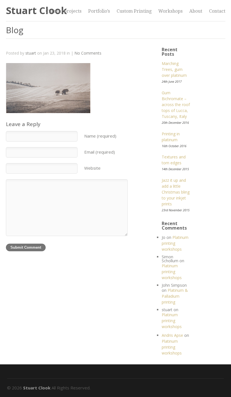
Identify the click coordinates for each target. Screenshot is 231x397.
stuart (30, 53)
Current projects (63, 11)
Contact (217, 11)
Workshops (170, 11)
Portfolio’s (99, 11)
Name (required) (100, 136)
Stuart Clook (36, 10)
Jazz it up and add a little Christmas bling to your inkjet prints (176, 192)
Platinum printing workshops (175, 243)
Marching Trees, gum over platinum (174, 69)
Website (92, 168)
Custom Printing (134, 11)
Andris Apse (172, 335)
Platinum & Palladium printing (175, 296)
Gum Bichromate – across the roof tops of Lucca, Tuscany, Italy (176, 104)
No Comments (87, 53)
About (195, 11)
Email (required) (99, 152)
